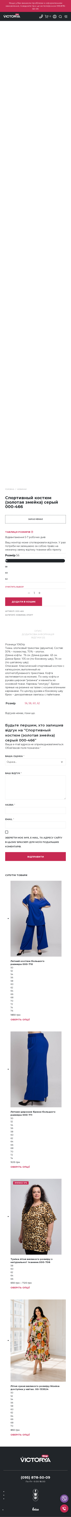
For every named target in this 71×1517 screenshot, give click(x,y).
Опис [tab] (38, 630)
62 (6, 579)
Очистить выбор (14, 587)
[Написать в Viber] (35, 1498)
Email (9, 819)
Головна (9, 489)
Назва (10, 804)
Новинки (22, 489)
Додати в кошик (24, 601)
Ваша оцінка (14, 756)
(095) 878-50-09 (35, 1477)
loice (35, 1509)
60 (6, 573)
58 (6, 567)
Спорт (29, 615)
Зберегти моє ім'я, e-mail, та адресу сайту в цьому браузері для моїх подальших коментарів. (33, 842)
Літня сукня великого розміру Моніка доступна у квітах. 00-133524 (35, 1387)
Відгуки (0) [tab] (38, 637)
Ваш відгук (13, 773)
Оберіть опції (20, 1019)
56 (6, 561)
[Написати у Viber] (64, 1498)
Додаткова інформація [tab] (38, 634)
